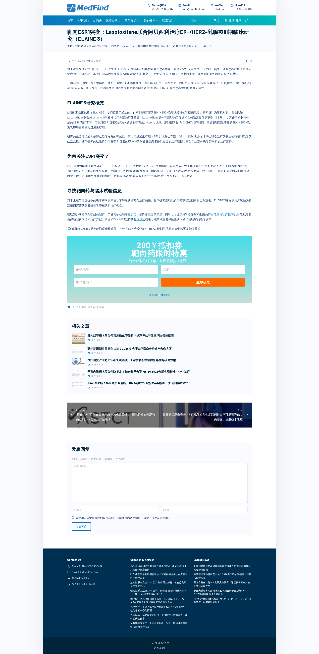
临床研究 (94, 45)
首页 (70, 45)
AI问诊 (186, 214)
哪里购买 (130, 214)
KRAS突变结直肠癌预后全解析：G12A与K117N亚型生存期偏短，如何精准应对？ (138, 383)
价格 (119, 214)
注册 (239, 20)
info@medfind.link (194, 9)
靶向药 (89, 214)
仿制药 (100, 214)
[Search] (215, 20)
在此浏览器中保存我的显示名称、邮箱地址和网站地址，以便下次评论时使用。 (123, 517)
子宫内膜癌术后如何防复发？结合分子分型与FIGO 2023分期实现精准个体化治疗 (139, 371)
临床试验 (139, 219)
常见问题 (153, 295)
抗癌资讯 (80, 45)
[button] (247, 20)
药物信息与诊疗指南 (221, 214)
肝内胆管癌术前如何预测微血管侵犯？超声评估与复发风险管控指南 (131, 335)
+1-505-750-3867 (162, 9)
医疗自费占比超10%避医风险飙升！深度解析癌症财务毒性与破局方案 (132, 360)
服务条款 (165, 295)
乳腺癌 (83, 307)
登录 (231, 20)
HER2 (75, 307)
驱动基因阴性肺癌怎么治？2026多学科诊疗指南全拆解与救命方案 (130, 348)
